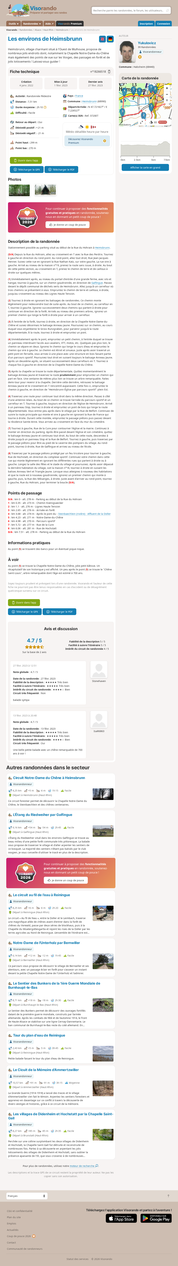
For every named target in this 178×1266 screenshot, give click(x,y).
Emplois (11, 1223)
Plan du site (14, 1217)
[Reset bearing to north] (167, 100)
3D (160, 122)
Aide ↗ (49, 23)
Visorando (11, 29)
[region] (145, 105)
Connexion (163, 23)
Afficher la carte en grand (145, 167)
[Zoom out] (167, 94)
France (79, 95)
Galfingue (97, 282)
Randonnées (31, 23)
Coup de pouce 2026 (19, 1236)
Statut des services (77, 1259)
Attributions (125, 124)
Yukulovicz (147, 43)
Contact (11, 1242)
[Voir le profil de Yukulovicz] (127, 52)
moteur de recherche (82, 1166)
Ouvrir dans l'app (28, 160)
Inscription (146, 23)
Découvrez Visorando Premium (80, 140)
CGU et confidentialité (19, 1211)
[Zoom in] (167, 88)
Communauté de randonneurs (24, 1248)
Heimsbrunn (89, 101)
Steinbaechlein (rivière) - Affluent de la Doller (84, 513)
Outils (12, 23)
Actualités (12, 1230)
